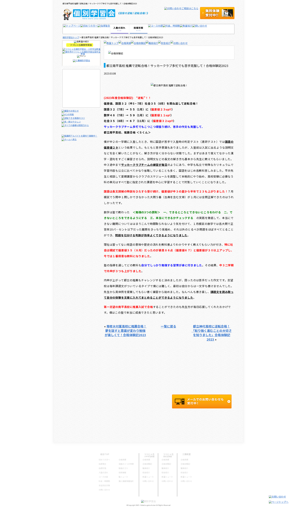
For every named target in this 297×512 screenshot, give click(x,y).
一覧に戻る (168, 326)
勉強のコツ (123, 468)
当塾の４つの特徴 (126, 463)
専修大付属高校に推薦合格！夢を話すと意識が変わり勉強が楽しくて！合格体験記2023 (126, 330)
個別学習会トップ (71, 37)
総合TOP (104, 454)
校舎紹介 (146, 472)
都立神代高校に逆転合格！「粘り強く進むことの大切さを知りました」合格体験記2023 (211, 333)
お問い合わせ (104, 489)
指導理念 (102, 463)
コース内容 (103, 476)
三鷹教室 (186, 454)
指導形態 (102, 468)
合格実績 (122, 459)
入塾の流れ (103, 472)
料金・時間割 (104, 481)
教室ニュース (148, 476)
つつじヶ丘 (149, 454)
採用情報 (122, 472)
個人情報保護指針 (126, 481)
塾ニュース (123, 476)
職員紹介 (146, 468)
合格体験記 (147, 463)
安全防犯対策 (104, 485)
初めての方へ (104, 459)
